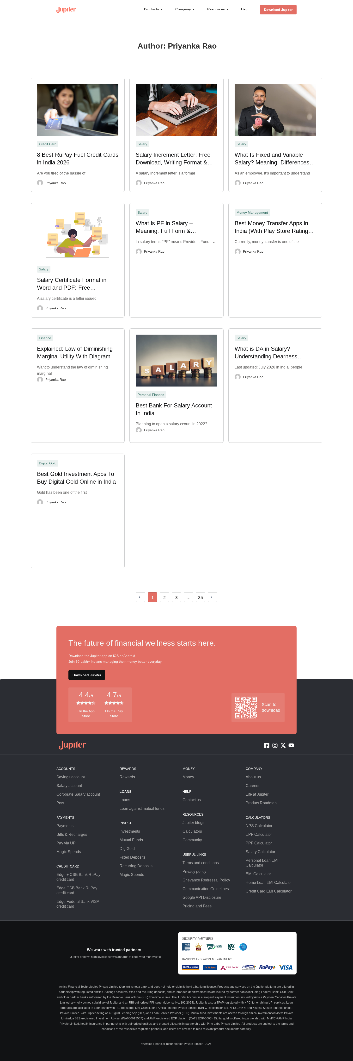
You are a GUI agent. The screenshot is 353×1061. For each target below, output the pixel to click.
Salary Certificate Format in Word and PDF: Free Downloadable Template (71, 284)
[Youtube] (291, 745)
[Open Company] (193, 9)
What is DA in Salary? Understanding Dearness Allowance (266, 353)
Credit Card (47, 144)
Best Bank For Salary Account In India (174, 409)
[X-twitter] (283, 745)
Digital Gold (47, 463)
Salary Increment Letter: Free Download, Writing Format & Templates (173, 159)
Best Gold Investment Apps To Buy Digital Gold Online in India (76, 478)
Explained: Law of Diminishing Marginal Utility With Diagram (75, 352)
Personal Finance (151, 395)
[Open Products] (161, 9)
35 (201, 596)
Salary (142, 144)
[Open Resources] (227, 9)
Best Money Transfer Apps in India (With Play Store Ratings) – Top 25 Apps (274, 227)
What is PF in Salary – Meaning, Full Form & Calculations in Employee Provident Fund (167, 227)
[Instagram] (275, 745)
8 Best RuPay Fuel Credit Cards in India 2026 (77, 158)
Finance (45, 338)
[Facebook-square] (267, 745)
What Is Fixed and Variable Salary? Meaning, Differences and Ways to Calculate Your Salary (272, 159)
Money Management (252, 212)
